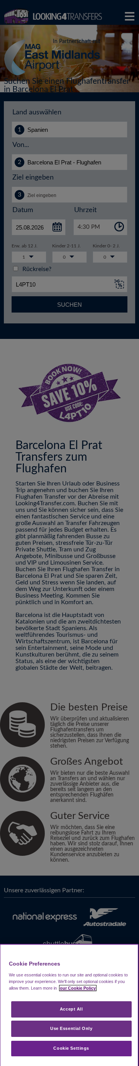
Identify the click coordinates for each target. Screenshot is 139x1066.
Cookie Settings (71, 1048)
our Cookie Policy (78, 988)
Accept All (71, 1009)
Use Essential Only (71, 1028)
